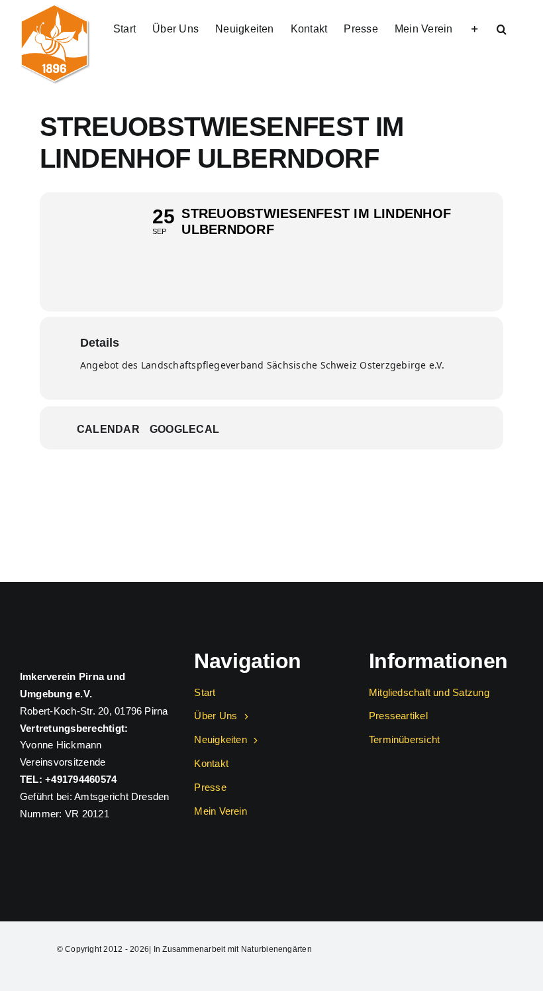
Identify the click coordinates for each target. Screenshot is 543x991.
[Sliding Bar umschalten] (474, 28)
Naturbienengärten (276, 949)
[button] (502, 28)
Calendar (108, 429)
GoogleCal (184, 429)
